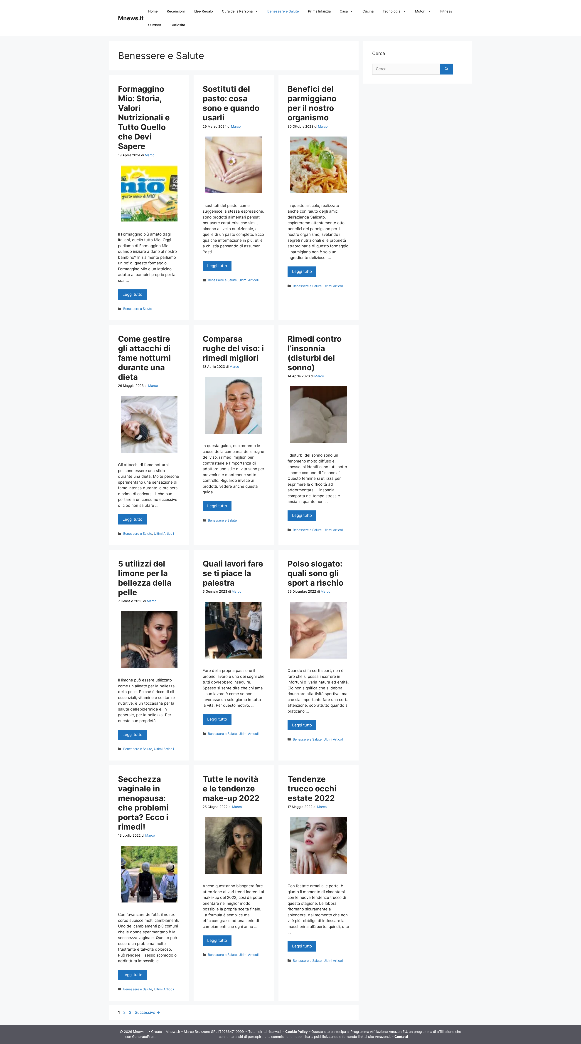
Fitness (446, 11)
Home (153, 11)
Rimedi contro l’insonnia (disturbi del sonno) (315, 353)
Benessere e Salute (283, 11)
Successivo (147, 1012)
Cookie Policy (296, 1031)
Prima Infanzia (319, 11)
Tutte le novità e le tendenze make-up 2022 (231, 788)
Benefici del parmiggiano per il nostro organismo (312, 103)
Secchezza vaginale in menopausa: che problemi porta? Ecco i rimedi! (143, 802)
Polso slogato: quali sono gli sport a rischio (315, 573)
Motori (420, 11)
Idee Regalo (203, 11)
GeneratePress (144, 1036)
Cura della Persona (237, 11)
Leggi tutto (132, 294)
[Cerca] (446, 69)
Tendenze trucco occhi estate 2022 (312, 788)
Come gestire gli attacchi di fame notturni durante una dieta (144, 358)
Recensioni (176, 11)
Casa (344, 11)
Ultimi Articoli (248, 280)
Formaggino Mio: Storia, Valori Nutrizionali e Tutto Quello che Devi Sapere (144, 117)
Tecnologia (391, 11)
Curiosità (177, 25)
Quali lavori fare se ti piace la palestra (233, 573)
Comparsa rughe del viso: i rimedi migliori (233, 348)
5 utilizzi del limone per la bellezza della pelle (144, 578)
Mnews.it (131, 18)
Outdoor (154, 25)
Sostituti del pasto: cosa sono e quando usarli (231, 103)
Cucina (368, 11)
